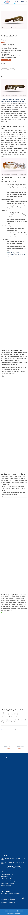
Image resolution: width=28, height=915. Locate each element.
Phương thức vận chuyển (7, 876)
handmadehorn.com (9, 893)
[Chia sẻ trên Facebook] (4, 69)
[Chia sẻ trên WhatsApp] (2, 69)
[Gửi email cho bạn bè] (9, 69)
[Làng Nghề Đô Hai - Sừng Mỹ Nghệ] (14, 2)
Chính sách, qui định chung (8, 883)
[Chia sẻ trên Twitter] (7, 69)
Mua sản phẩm (6, 60)
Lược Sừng (9, 34)
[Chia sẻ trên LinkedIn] (14, 69)
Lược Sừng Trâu (7, 746)
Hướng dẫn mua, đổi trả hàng (8, 881)
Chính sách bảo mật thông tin (8, 878)
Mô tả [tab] (2, 76)
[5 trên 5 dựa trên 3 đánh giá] (14, 42)
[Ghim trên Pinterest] (11, 69)
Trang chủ (3, 34)
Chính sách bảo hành (6, 885)
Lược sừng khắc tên (20, 746)
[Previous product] (4, 40)
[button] (2, 2)
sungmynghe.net (4, 895)
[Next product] (2, 40)
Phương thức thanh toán (7, 874)
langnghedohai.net (18, 893)
